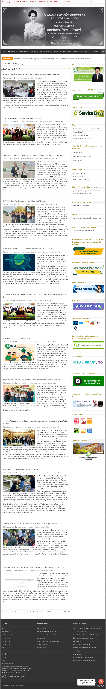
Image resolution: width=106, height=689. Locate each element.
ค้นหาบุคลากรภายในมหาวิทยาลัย (46, 635)
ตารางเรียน (33, 52)
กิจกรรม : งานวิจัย (20, 78)
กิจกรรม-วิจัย (28, 78)
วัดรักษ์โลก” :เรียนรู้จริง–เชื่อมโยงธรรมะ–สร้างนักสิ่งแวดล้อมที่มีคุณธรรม (25, 201)
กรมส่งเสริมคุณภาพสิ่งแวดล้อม (81, 644)
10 (33, 612)
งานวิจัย (56, 2)
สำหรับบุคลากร (6, 638)
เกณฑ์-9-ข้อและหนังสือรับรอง (81, 180)
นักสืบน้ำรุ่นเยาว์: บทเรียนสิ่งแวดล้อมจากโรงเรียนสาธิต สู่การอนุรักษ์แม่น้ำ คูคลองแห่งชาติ (30, 523)
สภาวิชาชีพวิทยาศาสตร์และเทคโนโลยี (83, 657)
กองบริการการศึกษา (43, 644)
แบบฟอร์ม (94, 52)
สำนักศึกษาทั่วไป (41, 638)
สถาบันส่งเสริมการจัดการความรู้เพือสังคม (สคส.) (86, 635)
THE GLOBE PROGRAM (79, 632)
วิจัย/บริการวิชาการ (44, 52)
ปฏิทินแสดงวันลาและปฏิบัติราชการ (82, 138)
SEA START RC (77, 641)
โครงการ (67, 2)
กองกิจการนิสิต (41, 648)
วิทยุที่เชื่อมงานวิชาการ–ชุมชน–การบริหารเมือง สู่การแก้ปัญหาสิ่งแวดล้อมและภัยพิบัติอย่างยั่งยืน (32, 379)
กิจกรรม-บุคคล (26, 301)
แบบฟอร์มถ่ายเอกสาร (79, 176)
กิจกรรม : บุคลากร (20, 122)
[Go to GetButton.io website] (101, 687)
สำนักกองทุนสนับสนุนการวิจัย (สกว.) (83, 638)
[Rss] (91, 2)
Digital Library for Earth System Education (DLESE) (87, 628)
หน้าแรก (4, 51)
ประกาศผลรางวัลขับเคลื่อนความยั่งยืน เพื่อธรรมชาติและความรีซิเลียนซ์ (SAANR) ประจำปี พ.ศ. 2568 (33, 567)
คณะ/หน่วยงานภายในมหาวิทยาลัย (46, 632)
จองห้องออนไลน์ (77, 152)
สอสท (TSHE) (77, 654)
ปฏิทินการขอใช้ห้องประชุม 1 (80, 135)
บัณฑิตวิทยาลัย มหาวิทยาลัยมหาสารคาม (48, 651)
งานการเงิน (33, 2)
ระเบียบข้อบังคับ (84, 52)
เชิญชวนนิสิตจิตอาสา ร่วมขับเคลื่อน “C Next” (17, 338)
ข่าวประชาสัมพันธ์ (39, 78)
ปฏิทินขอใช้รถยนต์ (78, 132)
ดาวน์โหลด (55, 52)
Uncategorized (18, 301)
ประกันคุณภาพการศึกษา (20, 2)
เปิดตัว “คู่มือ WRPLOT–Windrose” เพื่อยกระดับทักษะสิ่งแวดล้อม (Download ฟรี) (27, 248)
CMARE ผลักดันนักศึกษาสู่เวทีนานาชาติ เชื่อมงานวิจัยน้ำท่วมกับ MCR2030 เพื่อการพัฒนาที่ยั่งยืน (32, 155)
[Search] (103, 1)
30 (41, 612)
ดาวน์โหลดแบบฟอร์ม (65, 52)
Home (2, 64)
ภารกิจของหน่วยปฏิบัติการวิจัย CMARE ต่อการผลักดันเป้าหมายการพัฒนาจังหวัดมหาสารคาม (31, 75)
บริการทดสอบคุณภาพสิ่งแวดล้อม (82, 156)
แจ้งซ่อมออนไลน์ (77, 160)
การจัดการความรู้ (6, 644)
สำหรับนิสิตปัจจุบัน (7, 632)
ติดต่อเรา (49, 2)
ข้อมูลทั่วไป (12, 52)
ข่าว (33, 78)
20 (37, 612)
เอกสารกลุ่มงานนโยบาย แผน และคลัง (83, 230)
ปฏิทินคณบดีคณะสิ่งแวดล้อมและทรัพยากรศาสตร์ (86, 129)
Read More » (7, 111)
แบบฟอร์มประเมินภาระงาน (80, 173)
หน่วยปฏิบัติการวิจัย (7, 663)
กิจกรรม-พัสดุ (28, 252)
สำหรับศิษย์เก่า (6, 641)
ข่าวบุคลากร (36, 301)
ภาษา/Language (6, 2)
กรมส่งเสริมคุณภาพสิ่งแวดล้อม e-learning (84, 648)
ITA (61, 2)
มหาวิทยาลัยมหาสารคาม (44, 628)
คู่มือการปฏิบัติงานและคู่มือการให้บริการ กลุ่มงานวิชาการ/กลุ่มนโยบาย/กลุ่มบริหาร (86, 192)
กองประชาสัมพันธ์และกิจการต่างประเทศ (48, 641)
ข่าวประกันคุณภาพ (46, 122)
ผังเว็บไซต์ (42, 2)
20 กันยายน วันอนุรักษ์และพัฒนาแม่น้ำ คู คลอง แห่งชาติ (20, 469)
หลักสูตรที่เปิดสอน (23, 52)
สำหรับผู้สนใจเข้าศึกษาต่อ (9, 635)
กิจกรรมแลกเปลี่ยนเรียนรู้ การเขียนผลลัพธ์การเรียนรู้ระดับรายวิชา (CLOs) (25, 118)
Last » (49, 612)
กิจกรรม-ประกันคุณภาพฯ (32, 122)
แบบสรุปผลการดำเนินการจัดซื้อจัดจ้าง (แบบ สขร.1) (87, 218)
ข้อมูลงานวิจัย (35, 159)
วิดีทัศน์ (4, 654)
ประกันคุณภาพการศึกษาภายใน (81, 206)
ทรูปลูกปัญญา (77, 651)
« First (4, 612)
